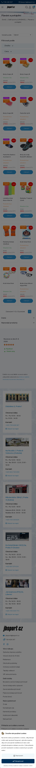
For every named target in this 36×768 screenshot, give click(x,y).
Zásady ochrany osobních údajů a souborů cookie (18, 765)
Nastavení (18, 756)
